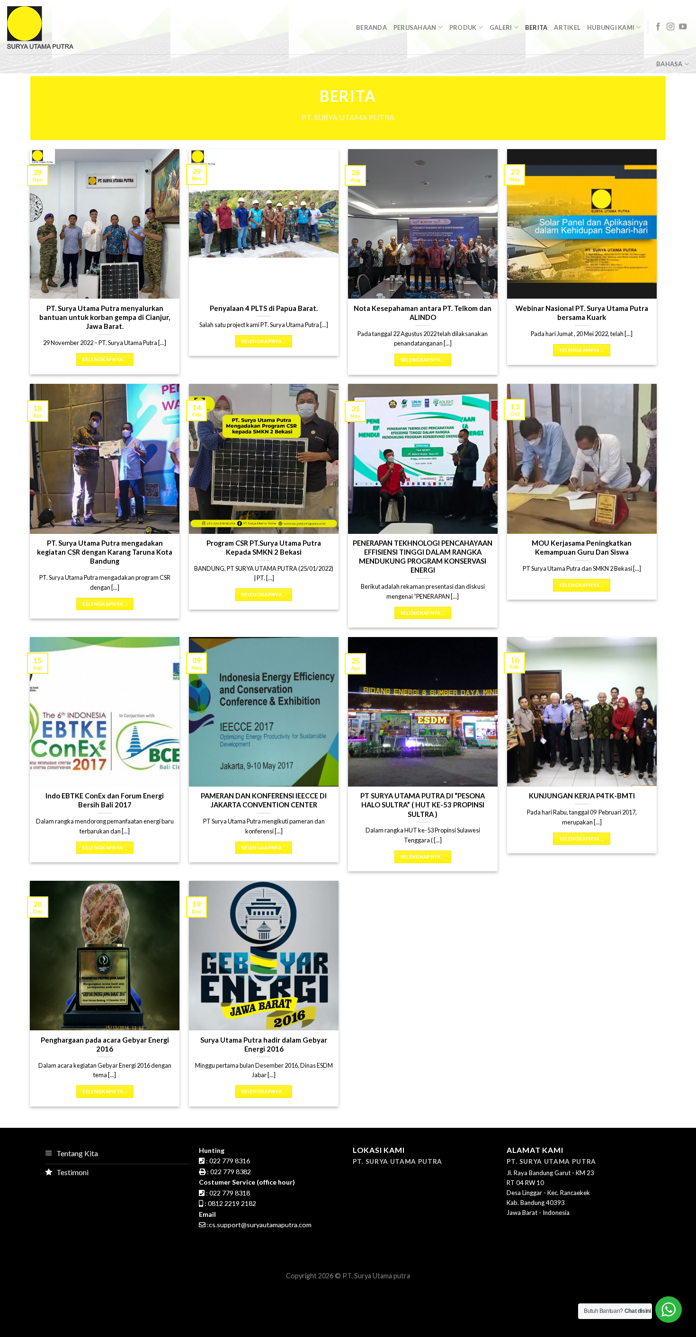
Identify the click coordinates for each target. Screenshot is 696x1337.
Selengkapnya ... (104, 359)
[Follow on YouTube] (683, 27)
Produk (463, 27)
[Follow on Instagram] (670, 27)
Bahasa (669, 64)
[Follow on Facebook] (658, 27)
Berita (536, 27)
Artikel (567, 27)
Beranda (371, 27)
